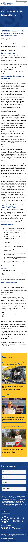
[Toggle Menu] (25, 3)
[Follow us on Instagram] (7, 528)
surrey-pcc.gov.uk (7, 525)
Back (4, 351)
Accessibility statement (7, 538)
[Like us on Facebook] (4, 528)
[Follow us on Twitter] (2, 528)
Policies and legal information (8, 540)
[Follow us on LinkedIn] (10, 528)
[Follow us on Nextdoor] (13, 528)
